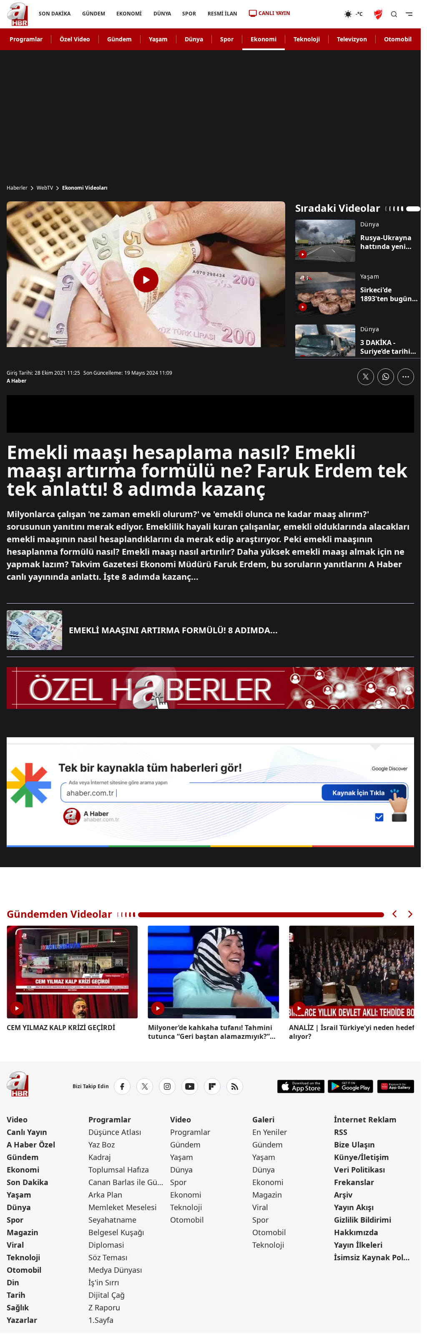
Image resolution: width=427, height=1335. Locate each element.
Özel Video (75, 39)
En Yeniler (269, 1130)
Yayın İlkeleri (358, 1243)
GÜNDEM (93, 13)
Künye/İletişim (361, 1155)
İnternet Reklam (365, 1118)
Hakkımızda (356, 1231)
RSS (340, 1130)
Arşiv (343, 1193)
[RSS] (234, 1084)
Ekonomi (263, 39)
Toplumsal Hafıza (118, 1168)
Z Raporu (104, 1306)
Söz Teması (108, 1256)
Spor (227, 39)
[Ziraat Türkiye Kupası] (379, 14)
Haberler (17, 188)
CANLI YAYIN (274, 13)
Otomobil (398, 39)
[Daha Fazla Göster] (405, 376)
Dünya (194, 39)
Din (13, 1281)
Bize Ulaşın (354, 1143)
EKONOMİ (129, 13)
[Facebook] (122, 1084)
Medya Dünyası (115, 1268)
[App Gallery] (395, 1084)
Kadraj (99, 1155)
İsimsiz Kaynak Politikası (374, 1256)
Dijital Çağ (106, 1293)
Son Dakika (27, 1180)
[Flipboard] (212, 1084)
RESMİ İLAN (222, 13)
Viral (15, 1243)
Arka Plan (105, 1193)
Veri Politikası (359, 1168)
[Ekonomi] (317, 14)
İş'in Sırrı (103, 1281)
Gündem (119, 39)
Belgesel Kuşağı (116, 1231)
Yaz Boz (101, 1143)
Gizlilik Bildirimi (362, 1218)
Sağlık (18, 1306)
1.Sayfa (100, 1318)
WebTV (45, 188)
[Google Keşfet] (210, 792)
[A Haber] (17, 14)
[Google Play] (350, 1084)
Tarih (16, 1293)
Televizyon (352, 39)
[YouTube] (189, 1084)
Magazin (22, 1231)
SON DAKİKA (54, 13)
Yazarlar (22, 1318)
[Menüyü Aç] (409, 14)
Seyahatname (112, 1218)
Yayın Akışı (354, 1205)
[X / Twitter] (144, 1084)
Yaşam (158, 39)
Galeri (263, 1118)
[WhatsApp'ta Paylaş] (385, 376)
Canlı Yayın (27, 1130)
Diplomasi (106, 1243)
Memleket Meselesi (122, 1205)
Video (17, 1118)
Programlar (26, 39)
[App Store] (301, 1084)
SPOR (189, 13)
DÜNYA (162, 13)
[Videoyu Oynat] (145, 279)
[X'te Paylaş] (365, 376)
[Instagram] (167, 1084)
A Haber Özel (31, 1143)
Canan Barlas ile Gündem (128, 1180)
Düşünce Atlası (114, 1130)
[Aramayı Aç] (394, 14)
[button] (395, 914)
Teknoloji (307, 39)
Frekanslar (354, 1180)
